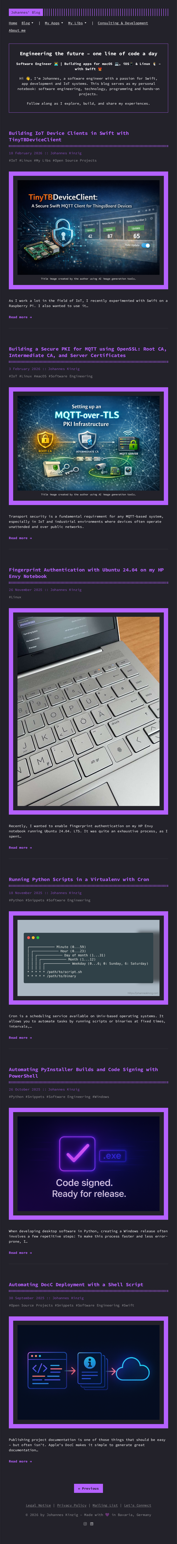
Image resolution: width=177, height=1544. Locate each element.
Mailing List (105, 1505)
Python (17, 900)
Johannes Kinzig (66, 153)
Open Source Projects (75, 160)
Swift (129, 1305)
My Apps (52, 23)
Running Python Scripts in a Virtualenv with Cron (79, 879)
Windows (102, 1096)
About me (17, 30)
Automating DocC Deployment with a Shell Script (76, 1284)
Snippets (36, 900)
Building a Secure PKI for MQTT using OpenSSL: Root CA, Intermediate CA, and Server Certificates (88, 352)
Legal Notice (38, 1505)
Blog (26, 23)
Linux (26, 160)
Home (13, 23)
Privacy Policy (72, 1505)
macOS (41, 376)
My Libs (75, 23)
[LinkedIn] (92, 1524)
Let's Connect (137, 1505)
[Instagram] (86, 1524)
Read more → (20, 317)
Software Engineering (71, 376)
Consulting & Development (123, 23)
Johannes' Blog (25, 12)
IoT (14, 160)
